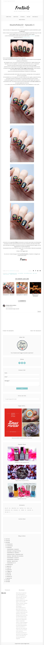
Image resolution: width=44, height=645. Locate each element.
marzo (8, 574)
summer (22, 510)
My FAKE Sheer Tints (22, 498)
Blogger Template (26, 643)
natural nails (7, 510)
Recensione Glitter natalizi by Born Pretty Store (22, 438)
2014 (7, 579)
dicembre (9, 544)
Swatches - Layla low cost (12, 561)
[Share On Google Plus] (38, 271)
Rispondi (39, 311)
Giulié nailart (32, 35)
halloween (20, 273)
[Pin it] (40, 271)
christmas (29, 510)
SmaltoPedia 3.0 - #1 (11, 562)
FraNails (22, 8)
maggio (8, 571)
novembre (9, 545)
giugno (8, 569)
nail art (35, 273)
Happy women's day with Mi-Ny (22, 480)
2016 (7, 540)
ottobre (8, 547)
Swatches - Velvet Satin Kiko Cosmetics (15, 556)
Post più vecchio (35, 330)
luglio (8, 567)
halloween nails (28, 273)
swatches (22, 508)
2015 (7, 542)
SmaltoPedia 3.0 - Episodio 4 (13, 552)
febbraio (9, 576)
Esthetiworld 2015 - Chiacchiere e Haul (15, 554)
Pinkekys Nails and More (11, 305)
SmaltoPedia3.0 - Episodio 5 (13, 549)
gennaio (8, 578)
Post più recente (9, 330)
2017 (7, 538)
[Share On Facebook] (36, 271)
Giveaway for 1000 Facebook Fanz (22, 462)
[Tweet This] (33, 271)
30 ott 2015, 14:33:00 (9, 306)
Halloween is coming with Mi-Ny (14, 550)
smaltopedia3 (13, 274)
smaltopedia (6, 274)
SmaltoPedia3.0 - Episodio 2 (13, 559)
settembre (9, 564)
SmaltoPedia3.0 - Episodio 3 (13, 557)
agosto (8, 566)
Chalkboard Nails (26, 37)
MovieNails (16, 510)
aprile (8, 573)
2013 (7, 581)
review (28, 508)
